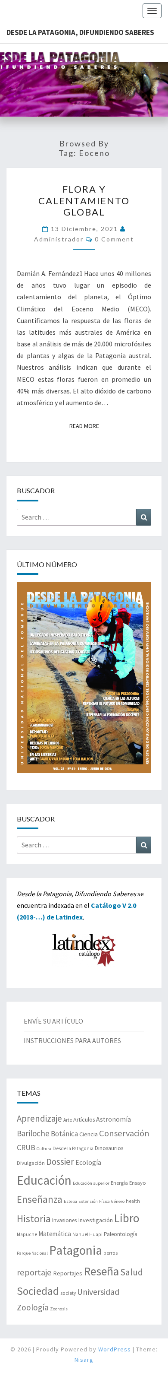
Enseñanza (39, 1199)
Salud (131, 1272)
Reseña (101, 1271)
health (133, 1201)
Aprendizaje (39, 1118)
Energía (119, 1183)
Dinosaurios (109, 1148)
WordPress (114, 1349)
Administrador (59, 239)
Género (117, 1201)
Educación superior (91, 1183)
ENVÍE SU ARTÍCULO (53, 1021)
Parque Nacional (32, 1253)
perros (110, 1253)
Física (104, 1201)
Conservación (124, 1133)
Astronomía (113, 1119)
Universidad (98, 1292)
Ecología (88, 1162)
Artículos (84, 1119)
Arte (67, 1120)
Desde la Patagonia (73, 1148)
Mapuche (27, 1234)
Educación (44, 1180)
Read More (86, 426)
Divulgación (31, 1163)
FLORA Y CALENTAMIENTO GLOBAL (84, 200)
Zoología (33, 1307)
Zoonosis (59, 1309)
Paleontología (120, 1234)
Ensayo (137, 1183)
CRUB (26, 1147)
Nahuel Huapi (87, 1234)
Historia (34, 1218)
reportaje (34, 1272)
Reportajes (67, 1273)
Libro (127, 1218)
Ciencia (88, 1134)
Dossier (60, 1161)
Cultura (44, 1148)
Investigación (95, 1220)
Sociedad (38, 1291)
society (68, 1293)
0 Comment (114, 239)
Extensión (88, 1201)
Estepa (70, 1201)
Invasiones (64, 1220)
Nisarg (84, 1359)
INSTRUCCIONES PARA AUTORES (72, 1040)
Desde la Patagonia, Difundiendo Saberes (80, 32)
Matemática (54, 1234)
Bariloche (33, 1133)
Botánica (64, 1133)
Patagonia (75, 1250)
